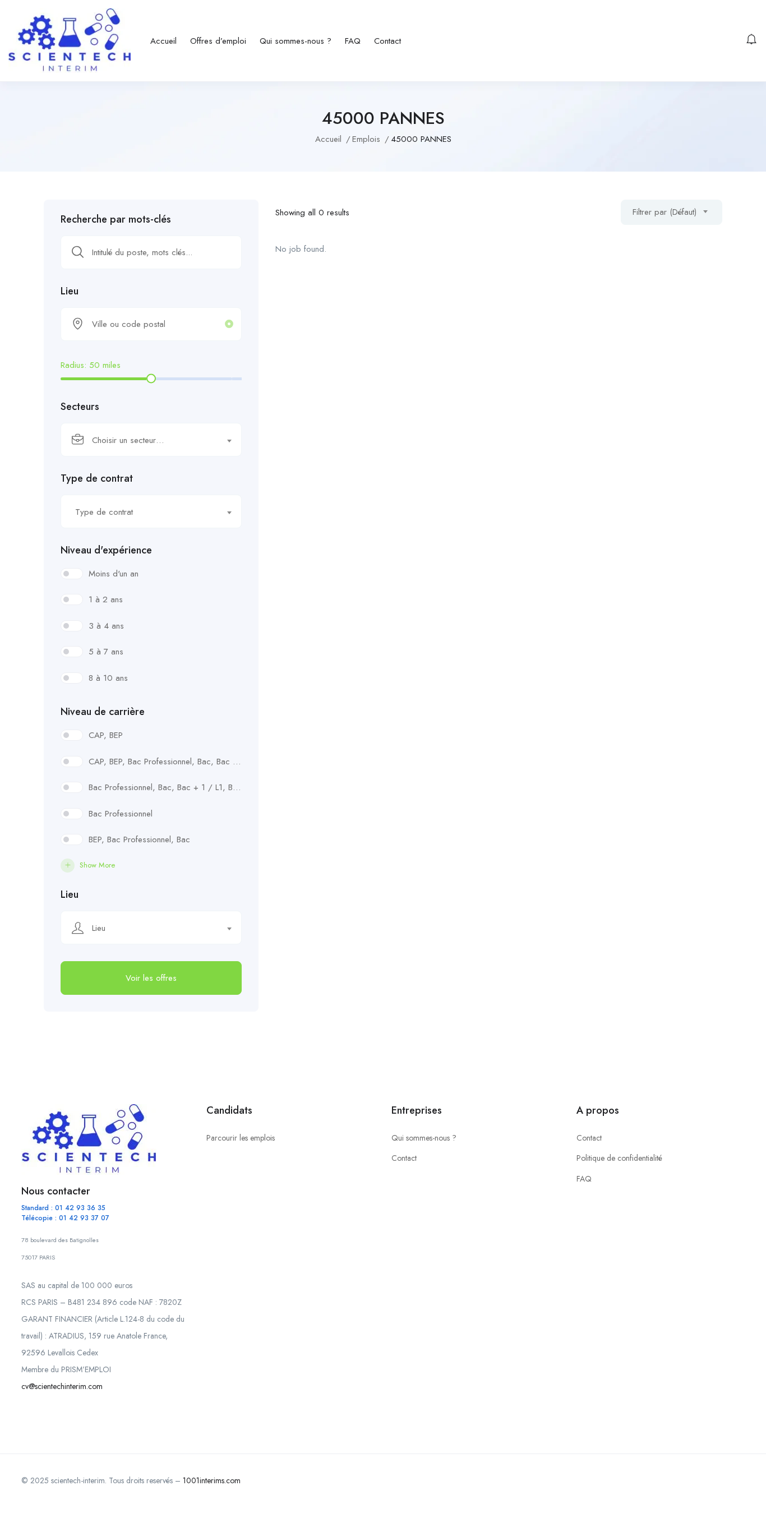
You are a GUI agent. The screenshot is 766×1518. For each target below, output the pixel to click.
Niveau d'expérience (106, 550)
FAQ (353, 41)
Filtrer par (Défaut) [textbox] (664, 212)
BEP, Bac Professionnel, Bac (139, 839)
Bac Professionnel (121, 814)
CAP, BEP (106, 735)
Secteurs (80, 407)
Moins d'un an (114, 573)
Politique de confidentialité (619, 1158)
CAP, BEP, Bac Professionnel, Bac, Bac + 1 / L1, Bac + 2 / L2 (165, 761)
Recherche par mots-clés (116, 219)
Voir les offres (151, 978)
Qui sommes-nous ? (295, 41)
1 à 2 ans (106, 599)
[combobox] (151, 439)
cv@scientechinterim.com (62, 1386)
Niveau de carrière (103, 712)
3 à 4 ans (106, 626)
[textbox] (144, 440)
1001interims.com (212, 1480)
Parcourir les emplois (240, 1137)
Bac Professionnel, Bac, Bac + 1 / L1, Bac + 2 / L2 (165, 787)
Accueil (163, 41)
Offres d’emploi (218, 41)
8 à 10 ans (108, 678)
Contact (387, 41)
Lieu (70, 291)
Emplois (366, 139)
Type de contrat (97, 478)
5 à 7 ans (106, 651)
